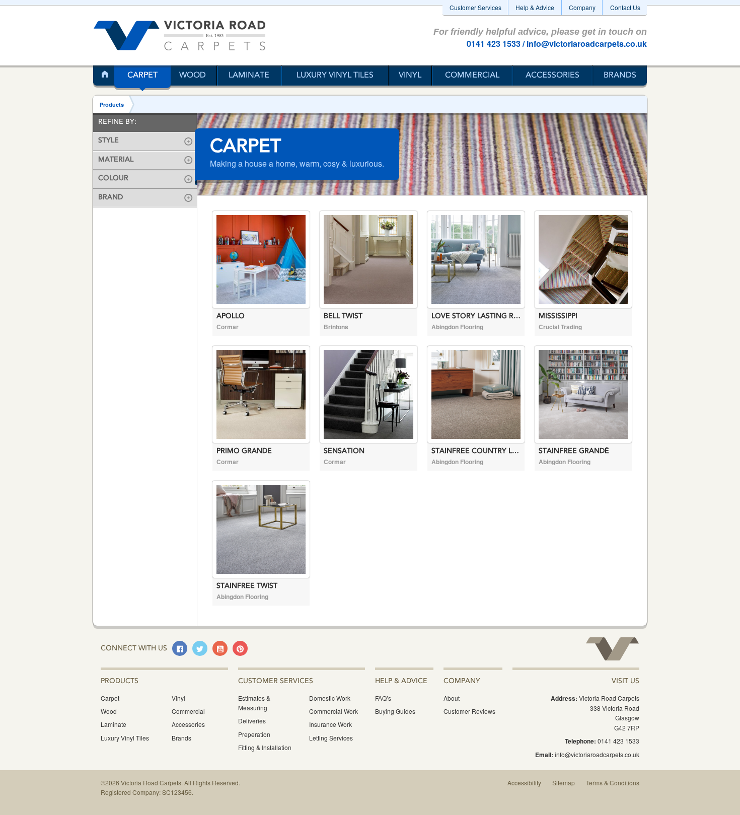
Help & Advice (534, 7)
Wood (192, 75)
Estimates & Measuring (254, 703)
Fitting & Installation (264, 747)
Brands (620, 75)
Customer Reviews (469, 711)
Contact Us (625, 7)
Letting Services (331, 737)
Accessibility (524, 782)
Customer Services (475, 7)
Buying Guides (395, 711)
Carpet (142, 75)
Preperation (254, 734)
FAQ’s (383, 698)
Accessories (552, 75)
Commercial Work (333, 711)
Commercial (472, 75)
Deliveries (252, 720)
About (451, 698)
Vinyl (410, 75)
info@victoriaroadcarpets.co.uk (587, 43)
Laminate (249, 75)
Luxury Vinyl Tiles (335, 75)
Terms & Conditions (612, 782)
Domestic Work (329, 698)
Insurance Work (330, 724)
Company (582, 7)
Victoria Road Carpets (179, 35)
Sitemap (563, 782)
